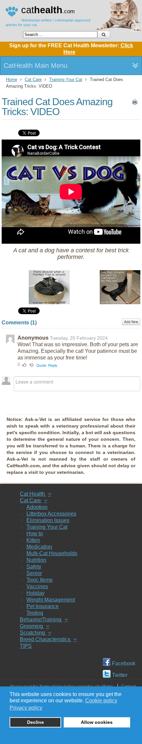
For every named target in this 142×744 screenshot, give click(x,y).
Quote (41, 365)
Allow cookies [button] (97, 722)
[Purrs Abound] (49, 302)
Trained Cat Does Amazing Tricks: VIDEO (57, 106)
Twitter (119, 675)
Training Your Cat (65, 79)
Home (11, 79)
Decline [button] (35, 722)
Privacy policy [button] (26, 708)
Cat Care (33, 79)
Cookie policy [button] (101, 700)
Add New (131, 321)
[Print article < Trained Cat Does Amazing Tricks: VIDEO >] (134, 103)
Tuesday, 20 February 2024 (79, 338)
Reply (52, 365)
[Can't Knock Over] (120, 302)
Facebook (123, 663)
